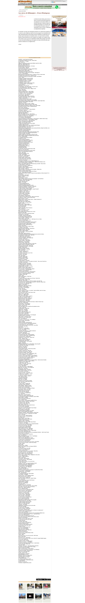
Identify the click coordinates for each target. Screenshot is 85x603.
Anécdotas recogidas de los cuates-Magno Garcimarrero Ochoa (27, 134)
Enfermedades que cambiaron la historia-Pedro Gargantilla (27, 499)
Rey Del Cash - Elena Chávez (22, 253)
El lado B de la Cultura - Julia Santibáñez (24, 298)
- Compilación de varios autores (29, 454)
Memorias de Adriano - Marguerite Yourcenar (25, 167)
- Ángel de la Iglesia (23, 294)
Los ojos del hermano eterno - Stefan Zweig (24, 87)
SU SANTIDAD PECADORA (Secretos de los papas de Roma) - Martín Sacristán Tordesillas (32, 359)
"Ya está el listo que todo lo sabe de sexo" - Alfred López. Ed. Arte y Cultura (30, 219)
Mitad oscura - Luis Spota (22, 102)
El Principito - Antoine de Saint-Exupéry (24, 215)
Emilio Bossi (24, 491)
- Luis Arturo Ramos (25, 93)
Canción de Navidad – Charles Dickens (24, 193)
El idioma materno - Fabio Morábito (23, 70)
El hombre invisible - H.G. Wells (23, 265)
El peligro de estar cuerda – (24, 189)
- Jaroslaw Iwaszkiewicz (25, 296)
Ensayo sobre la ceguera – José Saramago (24, 220)
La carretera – (23, 156)
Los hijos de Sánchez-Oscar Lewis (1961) (24, 158)
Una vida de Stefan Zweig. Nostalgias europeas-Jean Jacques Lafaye (28, 131)
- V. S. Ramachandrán (25, 541)
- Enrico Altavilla (24, 496)
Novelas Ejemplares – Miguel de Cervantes (24, 385)
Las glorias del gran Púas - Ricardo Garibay (25, 98)
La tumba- (22, 138)
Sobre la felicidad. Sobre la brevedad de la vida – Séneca (26, 211)
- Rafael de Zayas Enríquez (27, 407)
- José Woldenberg (28, 549)
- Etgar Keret (25, 434)
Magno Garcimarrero (24, 487)
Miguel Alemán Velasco (25, 381)
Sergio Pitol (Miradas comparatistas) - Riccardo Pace (26, 228)
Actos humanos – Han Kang (22, 110)
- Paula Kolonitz (24, 158)
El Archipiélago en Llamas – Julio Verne (24, 369)
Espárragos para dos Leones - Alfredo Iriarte (25, 419)
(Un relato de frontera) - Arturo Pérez (24, 370)
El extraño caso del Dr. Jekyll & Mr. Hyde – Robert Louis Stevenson (28, 196)
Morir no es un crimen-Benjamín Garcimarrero (25, 151)
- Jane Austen (23, 293)
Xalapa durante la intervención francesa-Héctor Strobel (26, 150)
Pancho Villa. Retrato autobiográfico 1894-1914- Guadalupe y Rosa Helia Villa (30, 281)
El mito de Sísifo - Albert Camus (23, 313)
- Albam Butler (23, 312)
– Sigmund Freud (25, 165)
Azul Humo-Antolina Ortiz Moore (23, 124)
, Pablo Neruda (23, 551)
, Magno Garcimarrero (24, 511)
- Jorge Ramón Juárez (29, 513)
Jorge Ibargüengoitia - (23, 557)
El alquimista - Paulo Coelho (22, 274)
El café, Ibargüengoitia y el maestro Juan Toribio (25, 559)
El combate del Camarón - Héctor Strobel (24, 223)
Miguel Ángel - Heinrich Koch (22, 112)
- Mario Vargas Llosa (23, 503)
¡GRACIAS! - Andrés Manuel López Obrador (25, 179)
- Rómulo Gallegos (23, 286)
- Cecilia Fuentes (23, 404)
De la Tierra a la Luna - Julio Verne (23, 402)
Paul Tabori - (25, 555)
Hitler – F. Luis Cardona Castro (23, 210)
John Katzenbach (23, 458)
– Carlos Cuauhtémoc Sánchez (26, 475)
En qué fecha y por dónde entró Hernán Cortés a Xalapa (26, 546)
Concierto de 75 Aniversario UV (23, 531)
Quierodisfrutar (49, 4)
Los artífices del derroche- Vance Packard (24, 236)
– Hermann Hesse (22, 284)
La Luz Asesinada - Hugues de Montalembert (25, 465)
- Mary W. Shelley (27, 485)
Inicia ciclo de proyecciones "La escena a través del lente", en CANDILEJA (30, 599)
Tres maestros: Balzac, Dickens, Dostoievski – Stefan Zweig (27, 243)
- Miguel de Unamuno (22, 376)
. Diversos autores (28, 516)
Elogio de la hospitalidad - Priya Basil (24, 249)
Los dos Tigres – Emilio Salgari (23, 364)
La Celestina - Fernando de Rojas (23, 250)
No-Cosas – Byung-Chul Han (22, 136)
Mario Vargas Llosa (25, 490)
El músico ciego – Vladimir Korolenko (24, 155)
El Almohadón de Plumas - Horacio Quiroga (25, 341)
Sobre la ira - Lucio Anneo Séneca (23, 149)
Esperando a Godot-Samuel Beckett (23, 130)
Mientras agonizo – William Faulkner (24, 204)
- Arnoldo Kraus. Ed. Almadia (27, 413)
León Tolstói (23, 371)
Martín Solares (23, 507)
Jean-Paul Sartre (22, 450)
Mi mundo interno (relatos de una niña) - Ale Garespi (26, 66)
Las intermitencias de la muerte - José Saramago (25, 246)
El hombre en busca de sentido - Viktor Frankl (25, 266)
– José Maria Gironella (23, 436)
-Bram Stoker (21, 483)
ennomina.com (31, 4)
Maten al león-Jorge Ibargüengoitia (23, 108)
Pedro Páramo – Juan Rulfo (22, 378)
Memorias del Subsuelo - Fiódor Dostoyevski (25, 322)
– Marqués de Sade (24, 496)
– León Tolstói (23, 368)
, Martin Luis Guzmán (25, 524)
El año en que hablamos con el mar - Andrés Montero (26, 113)
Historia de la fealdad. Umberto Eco (23, 65)
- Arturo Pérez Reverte (24, 394)
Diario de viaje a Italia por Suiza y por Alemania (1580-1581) (27, 446)
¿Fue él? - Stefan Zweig (21, 89)
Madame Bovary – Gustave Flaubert (23, 241)
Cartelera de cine (54, 4)
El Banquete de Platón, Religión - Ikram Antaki (25, 101)
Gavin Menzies (28, 441)
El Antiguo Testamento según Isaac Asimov (24, 501)
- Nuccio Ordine (24, 403)
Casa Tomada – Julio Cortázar (23, 262)
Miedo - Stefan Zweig (21, 250)
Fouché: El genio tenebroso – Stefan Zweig (24, 276)
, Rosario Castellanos (23, 528)
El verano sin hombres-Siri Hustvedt (23, 139)
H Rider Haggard (25, 366)
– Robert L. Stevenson (27, 356)
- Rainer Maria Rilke (25, 282)
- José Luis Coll (24, 537)
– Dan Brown (23, 373)
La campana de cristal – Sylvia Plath (23, 180)
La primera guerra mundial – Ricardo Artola (25, 216)
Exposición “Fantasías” (21, 526)
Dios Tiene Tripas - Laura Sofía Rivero (24, 303)
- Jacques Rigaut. (25, 424)
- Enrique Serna (24, 477)
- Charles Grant (26, 337)
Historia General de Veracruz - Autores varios (25, 297)
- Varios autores (26, 438)
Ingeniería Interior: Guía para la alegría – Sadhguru (26, 103)
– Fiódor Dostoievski (25, 357)
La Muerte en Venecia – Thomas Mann (24, 361)
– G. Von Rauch (23, 310)
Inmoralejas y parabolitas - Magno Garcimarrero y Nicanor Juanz (28, 412)
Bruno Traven (22, 457)
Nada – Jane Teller (21, 232)
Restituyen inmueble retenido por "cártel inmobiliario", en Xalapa (30, 588)
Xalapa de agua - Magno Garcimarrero (24, 233)
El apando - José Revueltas (22, 90)
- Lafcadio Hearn (24, 336)
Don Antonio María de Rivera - (26, 96)
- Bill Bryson (26, 357)
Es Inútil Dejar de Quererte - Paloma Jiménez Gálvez (26, 82)
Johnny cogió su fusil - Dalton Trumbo (24, 201)
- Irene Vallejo (24, 408)
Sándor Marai (23, 493)
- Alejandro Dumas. (24, 470)
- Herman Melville (24, 267)
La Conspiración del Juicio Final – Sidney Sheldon (26, 473)
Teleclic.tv (44, 4)
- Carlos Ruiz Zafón (24, 439)
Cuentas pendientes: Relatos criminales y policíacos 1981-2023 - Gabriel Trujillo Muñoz (31, 100)
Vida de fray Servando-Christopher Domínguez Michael (26, 222)
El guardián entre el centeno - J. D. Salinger (25, 80)
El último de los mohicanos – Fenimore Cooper (25, 429)
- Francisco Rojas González (24, 333)
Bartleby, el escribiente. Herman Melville (24, 170)
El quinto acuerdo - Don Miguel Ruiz (24, 387)
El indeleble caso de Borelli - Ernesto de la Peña (25, 78)
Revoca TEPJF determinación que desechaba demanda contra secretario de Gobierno (31, 234)
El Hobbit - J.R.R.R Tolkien (22, 247)
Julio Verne (22, 347)
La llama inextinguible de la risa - (26, 126)
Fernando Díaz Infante (28, 423)
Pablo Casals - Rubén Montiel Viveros (24, 64)
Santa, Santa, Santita (21, 544)
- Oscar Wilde (24, 500)
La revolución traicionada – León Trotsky (24, 264)
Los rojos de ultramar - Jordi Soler (23, 67)
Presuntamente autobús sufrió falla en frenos (38, 599)
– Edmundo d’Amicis (22, 455)
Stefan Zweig (23, 327)
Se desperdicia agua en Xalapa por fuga (22, 589)
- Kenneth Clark (23, 283)
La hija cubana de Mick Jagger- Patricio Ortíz (25, 71)
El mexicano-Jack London (22, 205)
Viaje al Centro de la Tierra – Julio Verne (24, 476)
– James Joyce (22, 342)
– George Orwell (21, 479)
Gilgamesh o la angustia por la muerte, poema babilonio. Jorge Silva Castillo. (30, 63)
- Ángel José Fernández (26, 272)
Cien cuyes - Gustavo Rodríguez (23, 219)
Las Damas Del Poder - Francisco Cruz (24, 164)
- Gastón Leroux (24, 317)
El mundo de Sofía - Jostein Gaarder (24, 235)
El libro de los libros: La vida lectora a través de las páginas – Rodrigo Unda (29, 169)
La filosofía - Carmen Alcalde (22, 97)
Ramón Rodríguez (24, 426)
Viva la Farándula (36, 4)
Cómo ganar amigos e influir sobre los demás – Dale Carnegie (27, 104)
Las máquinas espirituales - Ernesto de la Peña (25, 79)
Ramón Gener (24, 398)
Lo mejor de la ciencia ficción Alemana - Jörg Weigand (26, 96)
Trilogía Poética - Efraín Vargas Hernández (24, 285)
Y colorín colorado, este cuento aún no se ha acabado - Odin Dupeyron (29, 72)
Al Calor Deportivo (20, 4)
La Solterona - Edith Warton (22, 251)
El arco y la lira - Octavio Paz (22, 107)
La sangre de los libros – (25, 188)
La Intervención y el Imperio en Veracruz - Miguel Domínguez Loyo (28, 160)
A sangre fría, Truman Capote (22, 377)
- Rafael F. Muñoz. (27, 478)
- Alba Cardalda (27, 99)
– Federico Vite (23, 539)
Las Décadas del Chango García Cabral (24, 184)
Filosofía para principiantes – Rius (23, 153)
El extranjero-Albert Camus (22, 147)
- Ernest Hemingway (24, 358)
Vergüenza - (24, 122)
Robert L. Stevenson (24, 375)
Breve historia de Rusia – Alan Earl (23, 248)
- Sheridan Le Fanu (22, 338)
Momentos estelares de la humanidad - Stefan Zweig (26, 244)
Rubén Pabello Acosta (24, 431)
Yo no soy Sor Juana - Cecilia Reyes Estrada (25, 217)
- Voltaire (21, 534)
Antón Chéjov (22, 346)
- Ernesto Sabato (22, 159)
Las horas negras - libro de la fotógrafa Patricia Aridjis (26, 148)
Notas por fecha (59, 4)
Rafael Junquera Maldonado (27, 323)
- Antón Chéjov (22, 329)
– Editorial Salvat (23, 194)
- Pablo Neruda (28, 535)
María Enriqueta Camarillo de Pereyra (27, 400)
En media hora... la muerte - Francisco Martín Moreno (26, 197)
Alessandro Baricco (22, 472)
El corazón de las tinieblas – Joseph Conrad (25, 352)
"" (30, 510)
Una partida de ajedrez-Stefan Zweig (23, 145)
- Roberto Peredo (27, 430)
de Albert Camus (22, 557)
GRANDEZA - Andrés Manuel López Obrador (25, 59)
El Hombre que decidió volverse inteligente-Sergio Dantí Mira (27, 132)
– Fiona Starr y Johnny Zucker (31, 281)
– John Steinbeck (22, 365)
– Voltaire (21, 275)
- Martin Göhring (24, 279)
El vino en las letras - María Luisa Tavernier (25, 386)
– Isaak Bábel (22, 309)
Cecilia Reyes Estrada (24, 296)
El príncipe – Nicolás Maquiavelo (23, 166)
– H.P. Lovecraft (21, 382)
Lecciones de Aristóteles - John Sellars (24, 133)
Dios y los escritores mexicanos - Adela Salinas (25, 162)
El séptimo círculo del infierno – (26, 187)
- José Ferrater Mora (25, 416)
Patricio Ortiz (29, 278)
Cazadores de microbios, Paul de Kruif (24, 502)
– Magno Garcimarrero (23, 456)
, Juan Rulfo (22, 506)
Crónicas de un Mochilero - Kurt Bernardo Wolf (25, 237)
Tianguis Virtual (26, 4)
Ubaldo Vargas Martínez (27, 421)
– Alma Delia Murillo (24, 269)
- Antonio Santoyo (28, 542)
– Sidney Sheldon (24, 304)
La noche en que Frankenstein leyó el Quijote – (28, 189)
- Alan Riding (23, 474)
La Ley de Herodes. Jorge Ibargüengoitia (24, 117)
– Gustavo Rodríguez (23, 73)
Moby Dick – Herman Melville (22, 257)
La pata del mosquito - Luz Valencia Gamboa (25, 265)
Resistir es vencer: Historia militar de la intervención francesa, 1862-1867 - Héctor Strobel (31, 163)
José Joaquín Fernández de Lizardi (27, 463)
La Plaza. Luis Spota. (21, 84)
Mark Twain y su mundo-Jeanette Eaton (24, 129)
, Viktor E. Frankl (25, 518)
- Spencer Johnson (25, 548)
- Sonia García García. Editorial (26, 268)
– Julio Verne (24, 350)
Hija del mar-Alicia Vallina (22, 212)
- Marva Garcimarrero (25, 324)
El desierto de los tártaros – (24, 127)
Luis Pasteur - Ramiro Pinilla (22, 256)
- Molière (21, 77)
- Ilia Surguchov (22, 289)
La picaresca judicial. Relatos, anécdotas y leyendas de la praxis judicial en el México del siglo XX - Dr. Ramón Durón (33, 173)
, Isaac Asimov (25, 519)
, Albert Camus (22, 521)
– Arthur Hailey (24, 420)
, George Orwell (24, 526)
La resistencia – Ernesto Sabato (23, 227)
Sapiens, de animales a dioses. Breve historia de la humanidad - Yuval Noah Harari (30, 178)
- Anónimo (23, 445)
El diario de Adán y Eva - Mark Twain (24, 315)
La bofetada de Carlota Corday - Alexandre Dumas (26, 92)
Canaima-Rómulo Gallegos (22, 146)
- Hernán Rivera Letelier (25, 489)
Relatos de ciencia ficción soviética (23, 175)
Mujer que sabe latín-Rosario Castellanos (24, 141)
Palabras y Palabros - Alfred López (23, 218)
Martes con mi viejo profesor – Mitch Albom (25, 69)
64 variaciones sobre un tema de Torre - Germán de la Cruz (27, 75)
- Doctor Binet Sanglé (24, 525)
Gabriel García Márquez (27, 442)
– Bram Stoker (21, 414)
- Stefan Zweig (24, 299)
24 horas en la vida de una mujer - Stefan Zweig (25, 245)
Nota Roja (41, 4)
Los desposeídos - (23, 81)
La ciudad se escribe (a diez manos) (23, 192)
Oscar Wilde (28, 325)
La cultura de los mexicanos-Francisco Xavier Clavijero (26, 123)
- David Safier (24, 484)
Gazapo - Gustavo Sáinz (22, 206)
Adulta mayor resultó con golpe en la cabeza (46, 588)
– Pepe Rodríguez (23, 527)
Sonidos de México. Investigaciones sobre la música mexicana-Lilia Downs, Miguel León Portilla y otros (34, 127)
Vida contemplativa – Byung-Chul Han (24, 195)
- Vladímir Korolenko (24, 328)
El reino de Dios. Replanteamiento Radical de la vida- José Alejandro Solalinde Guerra (31, 512)
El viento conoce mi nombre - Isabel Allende (25, 204)
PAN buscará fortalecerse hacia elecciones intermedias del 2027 (46, 598)
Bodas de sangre (20, 444)
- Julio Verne (23, 349)
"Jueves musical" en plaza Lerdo (22, 599)
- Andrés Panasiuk (25, 459)
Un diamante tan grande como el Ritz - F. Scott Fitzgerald (27, 314)
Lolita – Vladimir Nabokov (22, 467)
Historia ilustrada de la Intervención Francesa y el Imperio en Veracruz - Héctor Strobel (31, 74)
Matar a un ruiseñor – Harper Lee (23, 168)
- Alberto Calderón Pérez (24, 116)
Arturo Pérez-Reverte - (24, 553)
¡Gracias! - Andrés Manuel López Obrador (24, 172)
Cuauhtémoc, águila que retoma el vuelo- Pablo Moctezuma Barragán (29, 125)
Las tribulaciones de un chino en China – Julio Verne (26, 235)
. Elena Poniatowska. (24, 522)
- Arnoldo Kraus (24, 508)
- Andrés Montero (24, 111)
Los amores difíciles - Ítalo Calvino (23, 174)
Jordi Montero (24, 495)
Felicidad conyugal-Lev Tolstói (23, 144)
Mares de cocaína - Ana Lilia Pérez (23, 433)
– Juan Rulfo (21, 277)
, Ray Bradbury (23, 517)
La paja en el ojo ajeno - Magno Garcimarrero (25, 207)
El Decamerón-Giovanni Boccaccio (23, 142)
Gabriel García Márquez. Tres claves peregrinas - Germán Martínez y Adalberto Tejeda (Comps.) (33, 118)
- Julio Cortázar (22, 536)
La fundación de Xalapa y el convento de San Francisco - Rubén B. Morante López (30, 301)
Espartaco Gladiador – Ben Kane (23, 480)
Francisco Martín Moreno (25, 453)
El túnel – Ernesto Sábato (22, 225)
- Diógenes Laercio (27, 88)
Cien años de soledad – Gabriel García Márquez (25, 231)
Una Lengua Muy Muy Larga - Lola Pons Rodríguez (26, 334)
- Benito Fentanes (26, 401)
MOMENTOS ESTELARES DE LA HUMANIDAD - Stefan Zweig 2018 (29, 343)
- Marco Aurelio (22, 280)
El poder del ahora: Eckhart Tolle (23, 112)
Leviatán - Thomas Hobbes (22, 154)
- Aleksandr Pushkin (24, 331)
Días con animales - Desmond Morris (24, 409)
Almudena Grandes (24, 509)
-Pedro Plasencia (26, 480)
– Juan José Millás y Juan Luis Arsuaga (32, 290)
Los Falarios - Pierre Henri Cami (23, 468)
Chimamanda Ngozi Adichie (25, 437)
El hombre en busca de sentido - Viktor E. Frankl (25, 226)
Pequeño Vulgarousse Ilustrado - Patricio (24, 427)
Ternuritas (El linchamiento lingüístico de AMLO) (26, 185)
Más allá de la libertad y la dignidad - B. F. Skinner (26, 410)
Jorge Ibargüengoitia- (23, 554)
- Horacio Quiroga (24, 449)
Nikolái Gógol (22, 332)
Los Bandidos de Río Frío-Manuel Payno (24, 128)
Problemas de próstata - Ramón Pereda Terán (25, 224)
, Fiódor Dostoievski (23, 514)
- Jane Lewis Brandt (22, 311)
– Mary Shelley (22, 504)
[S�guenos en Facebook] (53, 2)
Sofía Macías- (24, 556)
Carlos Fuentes (21, 393)
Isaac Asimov (25, 374)
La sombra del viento (21, 560)
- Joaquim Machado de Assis (24, 273)
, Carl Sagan (23, 540)
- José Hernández (23, 482)
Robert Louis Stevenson (26, 486)
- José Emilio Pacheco (25, 465)
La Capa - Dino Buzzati (22, 342)
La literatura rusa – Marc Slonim (23, 214)
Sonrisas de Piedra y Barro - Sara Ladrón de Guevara (26, 404)
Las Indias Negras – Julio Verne (23, 362)
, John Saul (21, 520)
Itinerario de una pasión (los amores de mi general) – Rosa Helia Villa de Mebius (30, 469)
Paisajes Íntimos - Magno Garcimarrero (24, 389)
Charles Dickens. (24, 494)
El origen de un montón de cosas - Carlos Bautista (26, 115)
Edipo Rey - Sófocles (21, 203)
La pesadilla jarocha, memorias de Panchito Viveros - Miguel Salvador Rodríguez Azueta (31, 161)
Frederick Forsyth (22, 399)
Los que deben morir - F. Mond (23, 258)
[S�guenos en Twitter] (52, 2)
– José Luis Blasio (24, 471)
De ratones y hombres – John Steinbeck (24, 240)
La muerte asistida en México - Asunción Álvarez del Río (27, 348)
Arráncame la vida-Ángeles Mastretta (24, 143)
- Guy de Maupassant (22, 318)
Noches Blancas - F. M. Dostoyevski (23, 85)
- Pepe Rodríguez (27, 435)
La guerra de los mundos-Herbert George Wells (25, 140)
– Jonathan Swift (24, 383)
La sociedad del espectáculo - (24, 81)
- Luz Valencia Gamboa (25, 202)
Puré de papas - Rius (21, 417)
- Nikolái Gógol (23, 295)
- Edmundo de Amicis (23, 488)
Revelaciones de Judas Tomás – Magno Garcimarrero (26, 464)
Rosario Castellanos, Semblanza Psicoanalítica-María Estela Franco (28, 135)
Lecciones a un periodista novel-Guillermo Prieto (25, 121)
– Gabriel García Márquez (27, 171)
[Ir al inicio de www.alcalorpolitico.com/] (25, 3)
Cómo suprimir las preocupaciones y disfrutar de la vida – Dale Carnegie (29, 105)
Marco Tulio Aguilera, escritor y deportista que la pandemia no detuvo (29, 306)
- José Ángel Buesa (22, 434)
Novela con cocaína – (23, 198)
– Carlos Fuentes (23, 418)
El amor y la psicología (21, 533)
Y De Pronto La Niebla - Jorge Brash (24, 384)
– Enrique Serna (24, 339)
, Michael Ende (24, 543)
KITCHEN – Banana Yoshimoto (23, 230)
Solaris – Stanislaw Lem (22, 208)
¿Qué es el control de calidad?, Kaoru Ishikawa (25, 411)
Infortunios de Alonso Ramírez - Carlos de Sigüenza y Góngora (27, 119)
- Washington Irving (26, 335)
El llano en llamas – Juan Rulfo (23, 397)
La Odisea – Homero (21, 443)
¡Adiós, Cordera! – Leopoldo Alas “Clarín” (24, 316)
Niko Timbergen (23, 391)
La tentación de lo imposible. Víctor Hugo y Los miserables (27, 186)
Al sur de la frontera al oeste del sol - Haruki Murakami (26, 271)
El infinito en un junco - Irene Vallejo (24, 191)
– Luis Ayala (23, 390)
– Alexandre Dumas (24, 392)
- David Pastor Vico (25, 550)
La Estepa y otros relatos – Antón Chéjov (24, 363)
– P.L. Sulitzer (22, 379)
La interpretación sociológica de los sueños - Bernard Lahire (27, 60)
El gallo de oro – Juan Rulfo (22, 259)
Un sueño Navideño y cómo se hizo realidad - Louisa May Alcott (28, 86)
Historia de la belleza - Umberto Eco (23, 66)
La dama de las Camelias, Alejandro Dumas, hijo (25, 395)
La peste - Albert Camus (22, 152)
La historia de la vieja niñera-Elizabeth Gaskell (25, 142)
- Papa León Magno (25, 380)
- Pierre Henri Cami (25, 452)
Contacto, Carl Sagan (21, 321)
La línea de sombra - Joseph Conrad (23, 242)
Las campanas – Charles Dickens (23, 190)
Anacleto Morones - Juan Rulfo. (23, 481)
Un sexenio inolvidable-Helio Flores (23, 183)
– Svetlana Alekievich (26, 109)
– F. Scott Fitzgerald (23, 287)
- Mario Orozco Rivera (23, 419)
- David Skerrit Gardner (26, 213)
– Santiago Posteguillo (25, 373)
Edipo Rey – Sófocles (21, 176)
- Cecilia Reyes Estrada (23, 291)
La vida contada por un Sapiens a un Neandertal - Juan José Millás (28, 396)
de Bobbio (23, 547)
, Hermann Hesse (22, 530)
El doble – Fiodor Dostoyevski (22, 181)
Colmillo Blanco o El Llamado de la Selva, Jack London (26, 505)
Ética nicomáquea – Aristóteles (23, 177)
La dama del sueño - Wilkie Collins (23, 340)
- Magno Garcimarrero (27, 330)
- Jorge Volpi (23, 405)
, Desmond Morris (23, 498)
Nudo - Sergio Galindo (21, 255)
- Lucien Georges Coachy (26, 292)
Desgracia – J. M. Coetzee (22, 182)
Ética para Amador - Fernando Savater (24, 157)
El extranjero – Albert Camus (22, 238)
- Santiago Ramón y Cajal (27, 353)
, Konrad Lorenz (26, 515)
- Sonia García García (26, 120)
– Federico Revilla (23, 302)
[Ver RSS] (54, 2)
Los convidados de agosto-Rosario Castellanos (25, 137)
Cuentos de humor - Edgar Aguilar (23, 95)
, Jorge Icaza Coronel (23, 523)
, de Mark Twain (23, 497)
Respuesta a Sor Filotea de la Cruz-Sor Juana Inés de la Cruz (27, 114)
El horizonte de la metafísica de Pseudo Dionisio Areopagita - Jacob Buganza (30, 76)
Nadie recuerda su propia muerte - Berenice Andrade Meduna (27, 68)
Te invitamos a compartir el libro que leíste (24, 562)
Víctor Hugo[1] (23, 422)
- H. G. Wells (24, 388)
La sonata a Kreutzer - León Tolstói (23, 260)
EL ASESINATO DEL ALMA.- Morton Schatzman (26, 344)
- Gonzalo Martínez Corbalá (25, 532)
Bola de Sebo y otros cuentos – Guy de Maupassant (26, 367)
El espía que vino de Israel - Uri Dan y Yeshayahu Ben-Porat (27, 106)
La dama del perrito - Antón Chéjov (23, 308)
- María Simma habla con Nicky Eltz (28, 545)
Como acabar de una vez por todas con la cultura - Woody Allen (28, 450)
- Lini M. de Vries (22, 552)
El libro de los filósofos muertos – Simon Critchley (26, 91)
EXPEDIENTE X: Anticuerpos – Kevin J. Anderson (26, 360)
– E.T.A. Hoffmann (26, 319)
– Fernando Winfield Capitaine (32, 538)
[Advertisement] (25, 24)
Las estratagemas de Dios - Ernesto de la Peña (25, 83)
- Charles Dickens (24, 320)
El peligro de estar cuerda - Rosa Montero (24, 263)
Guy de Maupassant (23, 270)
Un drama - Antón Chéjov (22, 307)
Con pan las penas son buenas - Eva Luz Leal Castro (26, 461)
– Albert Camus (22, 462)
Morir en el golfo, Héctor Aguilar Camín (24, 311)
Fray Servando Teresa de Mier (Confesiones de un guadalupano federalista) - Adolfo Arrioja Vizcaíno (33, 432)
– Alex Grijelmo (25, 542)
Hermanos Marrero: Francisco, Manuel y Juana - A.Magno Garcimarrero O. (30, 199)
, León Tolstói (23, 511)
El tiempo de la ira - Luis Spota (23, 200)
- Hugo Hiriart (25, 428)
